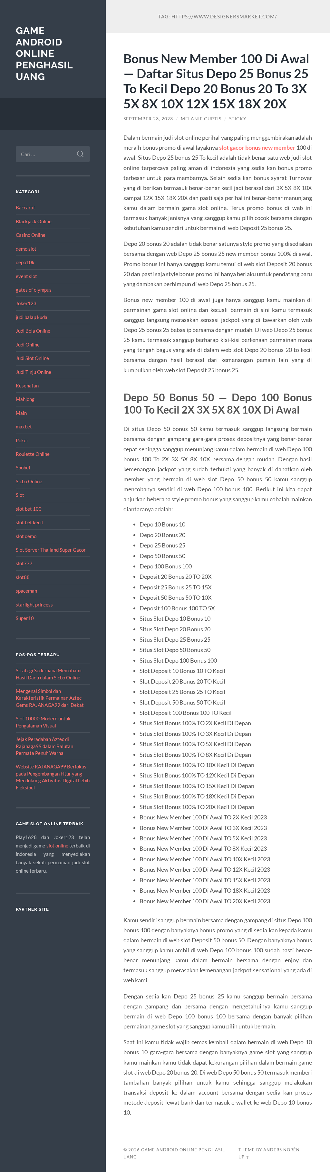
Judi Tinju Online (33, 372)
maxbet (24, 426)
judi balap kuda (31, 317)
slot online (57, 845)
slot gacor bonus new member (257, 147)
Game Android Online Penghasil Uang (44, 53)
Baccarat (25, 207)
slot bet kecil (29, 522)
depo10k (25, 262)
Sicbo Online (29, 481)
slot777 (24, 563)
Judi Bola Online (33, 331)
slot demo (26, 536)
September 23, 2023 (148, 118)
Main (21, 413)
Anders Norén (281, 1149)
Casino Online (30, 235)
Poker (22, 440)
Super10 (25, 618)
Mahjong (25, 399)
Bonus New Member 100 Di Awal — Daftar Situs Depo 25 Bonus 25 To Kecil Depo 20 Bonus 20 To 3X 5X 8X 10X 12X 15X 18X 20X (216, 81)
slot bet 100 (29, 509)
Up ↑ (243, 1156)
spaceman (26, 591)
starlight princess (34, 604)
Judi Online (28, 344)
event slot (26, 276)
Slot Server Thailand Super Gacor (51, 550)
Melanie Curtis (201, 118)
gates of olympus (34, 290)
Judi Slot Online (32, 358)
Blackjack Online (34, 221)
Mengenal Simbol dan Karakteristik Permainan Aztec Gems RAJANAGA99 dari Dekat (50, 698)
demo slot (26, 249)
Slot (20, 495)
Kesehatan (27, 385)
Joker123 (26, 303)
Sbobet (23, 467)
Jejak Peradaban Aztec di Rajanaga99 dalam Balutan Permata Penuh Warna (44, 746)
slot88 (23, 577)
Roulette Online (33, 454)
